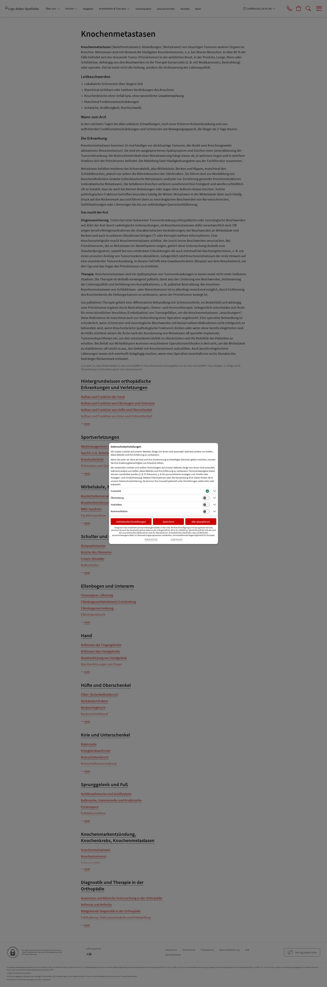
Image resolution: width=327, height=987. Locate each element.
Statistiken (116, 504)
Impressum (176, 539)
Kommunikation (119, 511)
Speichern (168, 521)
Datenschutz (151, 539)
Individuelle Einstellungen (131, 521)
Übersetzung (117, 497)
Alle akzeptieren (201, 521)
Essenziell (116, 490)
